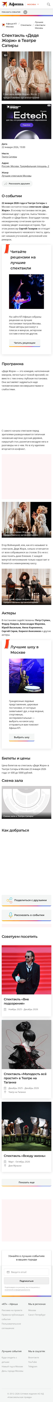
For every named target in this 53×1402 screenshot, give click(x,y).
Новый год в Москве (12, 1366)
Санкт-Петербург (37, 1314)
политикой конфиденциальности (17, 1290)
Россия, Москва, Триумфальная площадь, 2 (25, 166)
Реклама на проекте (12, 1310)
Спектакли (26, 25)
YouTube (32, 1362)
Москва (32, 1310)
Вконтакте (33, 1357)
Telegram (32, 1366)
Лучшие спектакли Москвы (40, 25)
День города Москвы (12, 1370)
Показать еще (26, 1182)
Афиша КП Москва (11, 25)
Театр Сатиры (9, 156)
